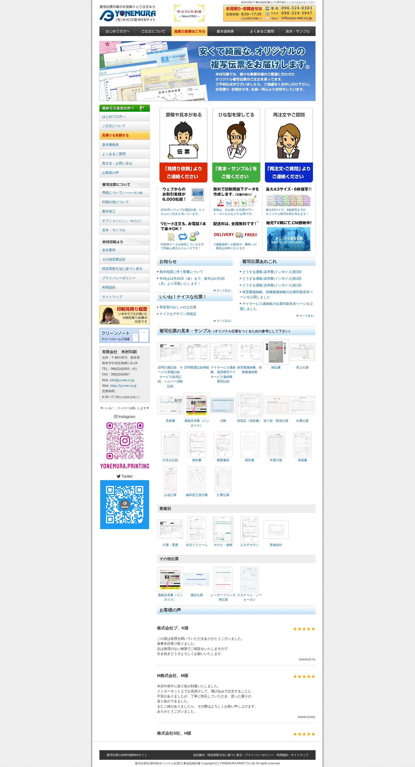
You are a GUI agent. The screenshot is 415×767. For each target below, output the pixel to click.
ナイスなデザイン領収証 (177, 314)
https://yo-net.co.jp (123, 385)
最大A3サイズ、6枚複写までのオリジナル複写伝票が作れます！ (287, 212)
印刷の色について (115, 202)
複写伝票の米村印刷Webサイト (127, 755)
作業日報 (276, 460)
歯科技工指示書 (197, 495)
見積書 (170, 421)
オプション (121, 221)
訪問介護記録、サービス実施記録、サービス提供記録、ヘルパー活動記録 (170, 377)
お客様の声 (110, 173)
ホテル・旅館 (223, 545)
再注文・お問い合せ (117, 163)
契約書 (196, 460)
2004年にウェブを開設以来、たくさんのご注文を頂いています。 (183, 212)
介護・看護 (170, 545)
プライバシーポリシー (119, 278)
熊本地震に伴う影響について (181, 272)
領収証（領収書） (249, 421)
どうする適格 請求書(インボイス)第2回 (271, 278)
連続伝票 (196, 595)
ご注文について (114, 126)
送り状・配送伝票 (275, 421)
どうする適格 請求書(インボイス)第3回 (271, 272)
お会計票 (170, 495)
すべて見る (223, 290)
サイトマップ (112, 297)
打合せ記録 (170, 460)
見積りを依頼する (115, 135)
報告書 (249, 460)
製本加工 (109, 211)
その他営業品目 (114, 259)
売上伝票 (302, 367)
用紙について (122, 192)
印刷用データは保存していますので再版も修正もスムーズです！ (182, 246)
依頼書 (302, 460)
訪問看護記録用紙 (196, 367)
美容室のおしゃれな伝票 (177, 307)
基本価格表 (110, 144)
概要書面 (223, 460)
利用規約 (109, 287)
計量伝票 (223, 495)
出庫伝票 (302, 421)
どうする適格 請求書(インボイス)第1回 (271, 285)
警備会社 (276, 545)
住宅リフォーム (197, 545)
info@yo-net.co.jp (122, 380)
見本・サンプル (114, 230)
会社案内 (109, 250)
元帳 (223, 421)
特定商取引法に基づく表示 (122, 269)
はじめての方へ (114, 116)
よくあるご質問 (114, 154)
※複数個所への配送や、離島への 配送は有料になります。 (234, 246)
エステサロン (249, 545)
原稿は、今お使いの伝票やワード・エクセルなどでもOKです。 (234, 212)
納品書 (276, 367)
